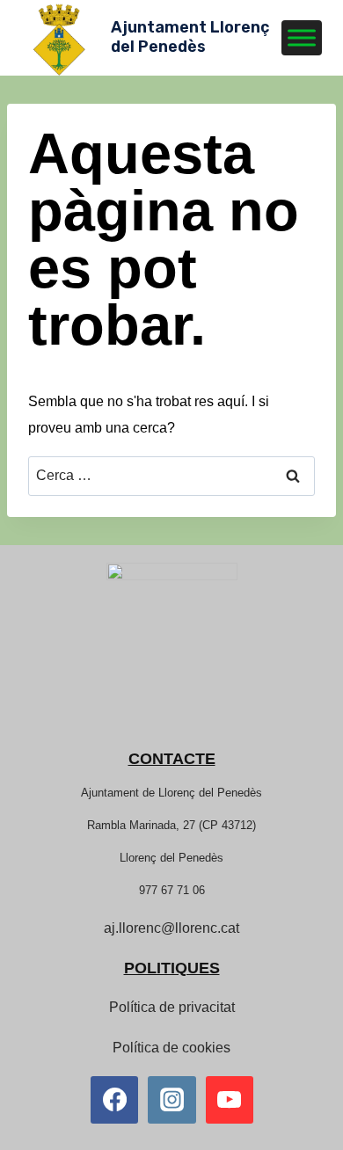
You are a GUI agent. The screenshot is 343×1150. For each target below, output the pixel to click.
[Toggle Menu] (302, 37)
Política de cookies (171, 1047)
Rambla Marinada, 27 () (171, 825)
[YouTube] (229, 1100)
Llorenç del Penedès (171, 857)
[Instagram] (171, 1100)
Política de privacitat (172, 1007)
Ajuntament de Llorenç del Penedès (171, 792)
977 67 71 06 (172, 890)
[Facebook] (114, 1100)
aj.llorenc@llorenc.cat (171, 928)
